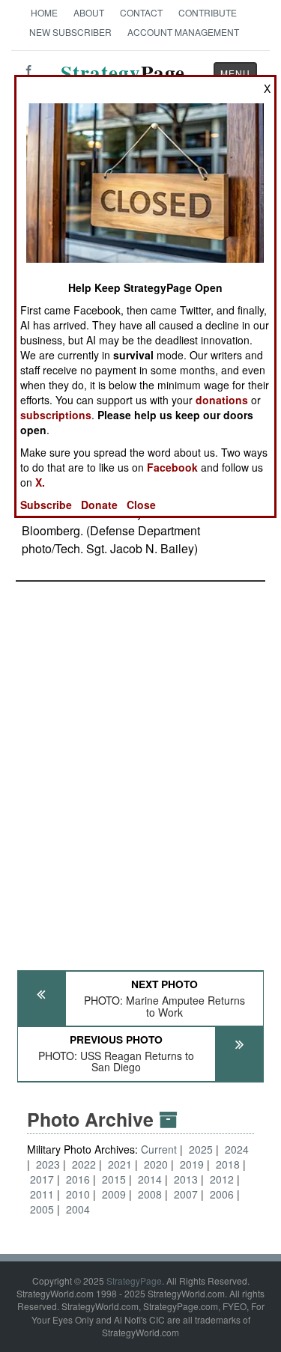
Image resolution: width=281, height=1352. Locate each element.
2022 (84, 1164)
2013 (186, 1179)
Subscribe (46, 504)
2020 (156, 1164)
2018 (228, 1164)
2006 (222, 1194)
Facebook (172, 467)
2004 (78, 1209)
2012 (222, 1179)
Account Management (183, 31)
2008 (150, 1194)
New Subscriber (70, 31)
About (88, 12)
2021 (120, 1164)
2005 (42, 1209)
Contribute (207, 12)
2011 (42, 1194)
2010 (78, 1194)
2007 (186, 1194)
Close (141, 504)
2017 (42, 1179)
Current (160, 1149)
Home (44, 12)
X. (40, 482)
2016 (78, 1179)
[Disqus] (140, 769)
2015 (114, 1179)
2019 (192, 1164)
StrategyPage (134, 1280)
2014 (150, 1179)
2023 (48, 1164)
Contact (141, 12)
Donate (99, 504)
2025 (201, 1149)
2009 (114, 1194)
